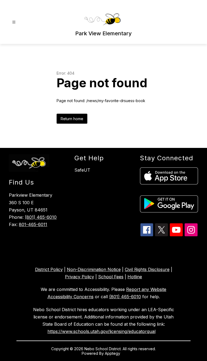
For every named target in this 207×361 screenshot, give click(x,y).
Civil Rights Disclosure (147, 269)
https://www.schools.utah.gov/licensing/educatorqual (101, 331)
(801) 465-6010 (41, 217)
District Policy (49, 269)
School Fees (110, 276)
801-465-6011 (33, 224)
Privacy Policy (79, 276)
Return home (72, 118)
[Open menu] (14, 22)
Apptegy (113, 353)
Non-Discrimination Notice (94, 269)
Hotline (134, 276)
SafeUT (82, 170)
